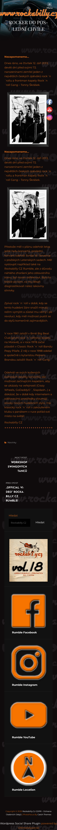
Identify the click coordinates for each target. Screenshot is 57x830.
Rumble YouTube (23, 737)
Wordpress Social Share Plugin (20, 823)
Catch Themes (44, 814)
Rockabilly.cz (29, 811)
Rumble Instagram (24, 685)
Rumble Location (23, 789)
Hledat (13, 515)
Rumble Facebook (24, 632)
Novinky (12, 442)
